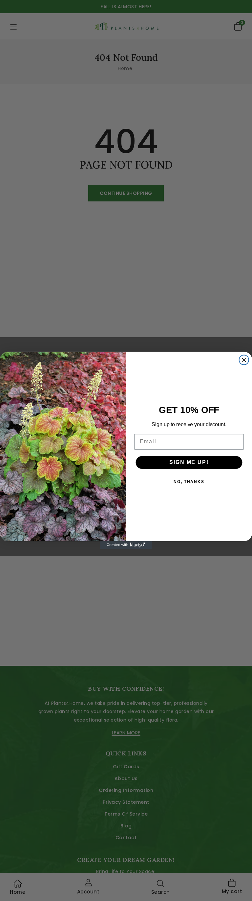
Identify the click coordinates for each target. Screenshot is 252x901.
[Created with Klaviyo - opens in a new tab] (126, 545)
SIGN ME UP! (188, 462)
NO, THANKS (189, 482)
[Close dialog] (244, 360)
